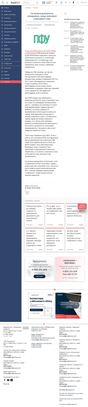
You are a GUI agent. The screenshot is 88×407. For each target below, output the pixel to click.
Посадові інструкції (10, 31)
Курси (6, 71)
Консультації (8, 25)
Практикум (7, 11)
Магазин (6, 81)
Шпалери (7, 78)
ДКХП (6, 45)
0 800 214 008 (36, 336)
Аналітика (7, 18)
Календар (7, 52)
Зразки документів (10, 28)
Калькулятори (8, 55)
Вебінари (7, 75)
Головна (27, 8)
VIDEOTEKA (7, 59)
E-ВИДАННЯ (8, 63)
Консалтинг (7, 68)
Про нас (6, 384)
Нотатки (6, 35)
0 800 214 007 (36, 331)
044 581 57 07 (70, 274)
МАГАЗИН (39, 276)
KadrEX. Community (10, 14)
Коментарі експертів (10, 21)
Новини (6, 7)
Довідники (7, 49)
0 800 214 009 (70, 271)
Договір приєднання (66, 390)
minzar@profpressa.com (12, 357)
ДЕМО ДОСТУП (82, 206)
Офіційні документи (10, 38)
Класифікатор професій (11, 42)
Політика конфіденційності (68, 404)
